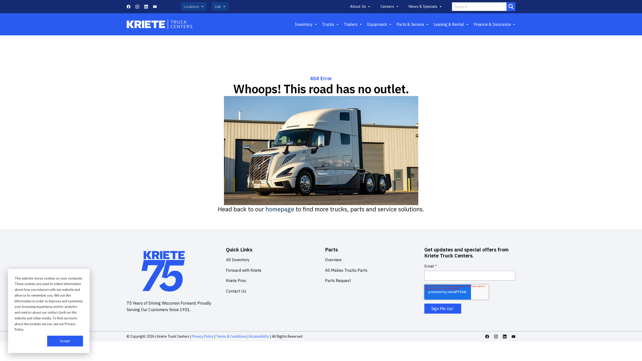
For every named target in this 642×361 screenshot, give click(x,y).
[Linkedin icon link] (146, 7)
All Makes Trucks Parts (346, 270)
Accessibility (259, 336)
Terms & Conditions (231, 336)
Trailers (351, 24)
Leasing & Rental (449, 24)
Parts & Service (410, 24)
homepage (280, 209)
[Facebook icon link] (128, 7)
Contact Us (236, 291)
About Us (358, 6)
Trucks (328, 24)
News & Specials (423, 6)
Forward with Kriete (243, 270)
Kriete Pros (236, 280)
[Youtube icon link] (155, 7)
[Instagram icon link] (137, 7)
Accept (65, 341)
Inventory (303, 24)
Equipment (377, 24)
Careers (387, 6)
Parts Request (338, 280)
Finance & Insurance (492, 24)
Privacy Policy (202, 336)
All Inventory (238, 259)
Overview (333, 259)
